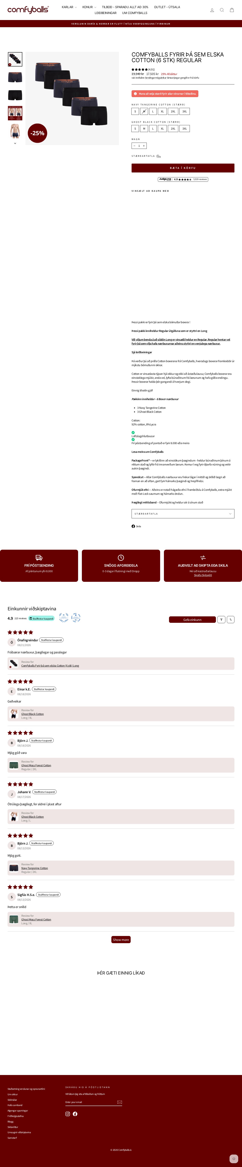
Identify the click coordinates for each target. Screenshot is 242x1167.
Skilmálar (12, 1099)
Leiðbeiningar (105, 13)
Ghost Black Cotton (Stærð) (156, 121)
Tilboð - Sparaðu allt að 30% (125, 7)
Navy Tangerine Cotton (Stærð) (158, 104)
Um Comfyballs (134, 13)
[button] (140, 69)
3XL (184, 111)
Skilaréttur (13, 1126)
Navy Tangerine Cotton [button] (34, 868)
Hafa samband (15, 1105)
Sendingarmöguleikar (156, 77)
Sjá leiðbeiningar (142, 352)
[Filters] (221, 619)
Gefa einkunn (192, 619)
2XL (173, 111)
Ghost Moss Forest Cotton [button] (36, 765)
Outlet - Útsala (167, 7)
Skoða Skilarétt (203, 575)
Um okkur (13, 1094)
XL (162, 111)
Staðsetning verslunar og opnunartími (26, 1088)
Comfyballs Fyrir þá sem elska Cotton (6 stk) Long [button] (50, 665)
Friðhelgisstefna (15, 1116)
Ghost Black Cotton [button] (32, 714)
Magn (136, 139)
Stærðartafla (146, 513)
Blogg (10, 1121)
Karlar (68, 7)
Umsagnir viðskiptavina (19, 1132)
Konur (87, 7)
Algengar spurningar (18, 1110)
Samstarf (12, 1137)
